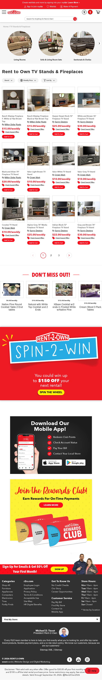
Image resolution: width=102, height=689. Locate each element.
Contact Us (57, 608)
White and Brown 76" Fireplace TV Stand (87, 117)
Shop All (6, 585)
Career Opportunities (62, 591)
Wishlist (52, 6)
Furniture (6, 588)
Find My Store (58, 605)
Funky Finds (7, 604)
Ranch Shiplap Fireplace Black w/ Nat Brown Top (37, 117)
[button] (99, 43)
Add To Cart (8, 137)
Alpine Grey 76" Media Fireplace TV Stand (37, 226)
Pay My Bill (57, 602)
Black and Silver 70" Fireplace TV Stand (10, 173)
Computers (7, 594)
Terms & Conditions (33, 594)
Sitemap (58, 649)
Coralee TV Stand (9, 225)
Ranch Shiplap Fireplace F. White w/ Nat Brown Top (12, 119)
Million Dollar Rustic (13, 124)
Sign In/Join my (34, 6)
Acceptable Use (31, 598)
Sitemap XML (46, 649)
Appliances (7, 591)
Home (5, 26)
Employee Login (31, 585)
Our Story (56, 588)
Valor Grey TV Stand (86, 171)
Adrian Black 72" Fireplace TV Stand (60, 226)
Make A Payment (70, 6)
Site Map (28, 601)
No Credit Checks (60, 585)
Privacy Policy (30, 591)
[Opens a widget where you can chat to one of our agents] (92, 671)
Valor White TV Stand (61, 171)
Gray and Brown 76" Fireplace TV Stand (86, 226)
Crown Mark (35, 177)
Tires (4, 601)
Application (29, 588)
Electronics (7, 598)
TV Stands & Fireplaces (20, 26)
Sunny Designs (61, 121)
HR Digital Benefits (33, 604)
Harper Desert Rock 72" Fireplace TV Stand (62, 117)
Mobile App (57, 611)
